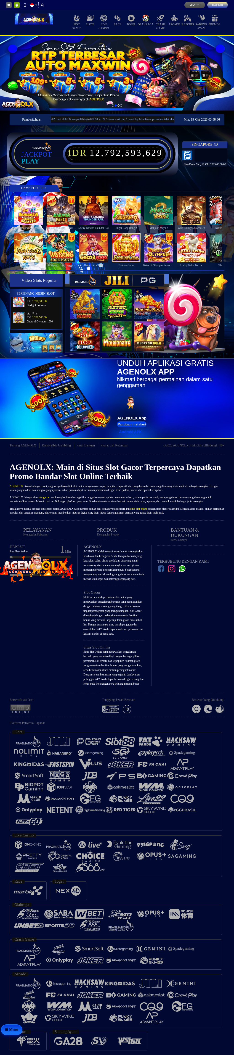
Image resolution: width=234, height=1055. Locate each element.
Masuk (194, 5)
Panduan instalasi (132, 424)
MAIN (31, 210)
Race (117, 24)
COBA (87, 299)
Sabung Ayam (201, 26)
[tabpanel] (117, 73)
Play (30, 161)
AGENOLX (16, 486)
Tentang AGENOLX (23, 445)
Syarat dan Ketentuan (114, 445)
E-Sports (187, 24)
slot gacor (44, 497)
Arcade (174, 24)
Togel (131, 24)
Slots (90, 24)
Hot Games (77, 26)
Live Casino (103, 26)
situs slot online (138, 508)
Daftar (217, 5)
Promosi (215, 24)
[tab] (85, 280)
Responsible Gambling (56, 445)
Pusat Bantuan (86, 445)
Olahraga (146, 24)
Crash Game (160, 26)
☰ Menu (11, 1029)
